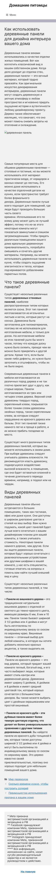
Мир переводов (18, 779)
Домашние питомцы (28, 5)
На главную (28, 871)
